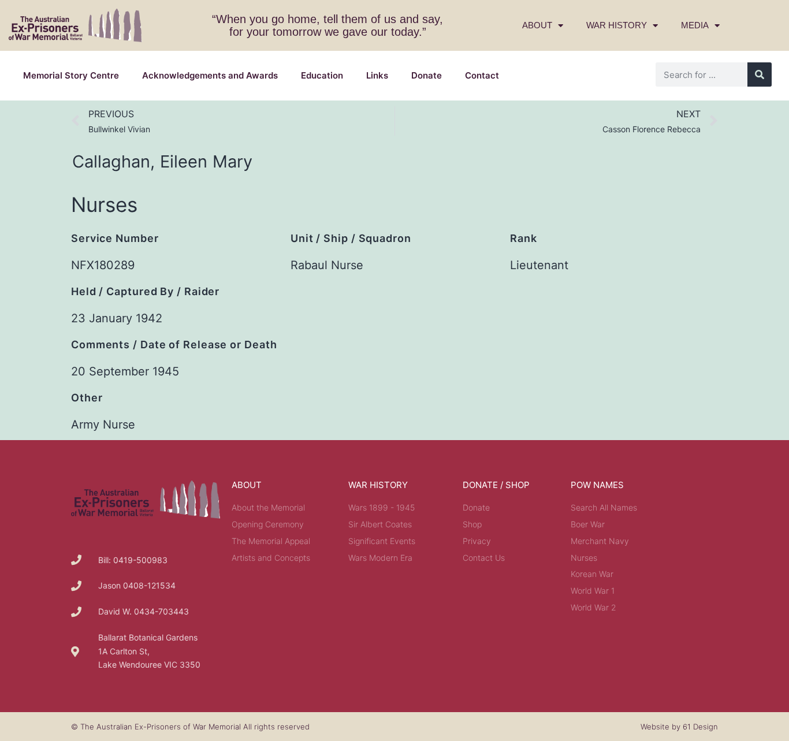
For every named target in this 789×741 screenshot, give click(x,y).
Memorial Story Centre (71, 75)
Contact (482, 75)
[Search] (759, 74)
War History (616, 25)
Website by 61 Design (679, 726)
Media (695, 25)
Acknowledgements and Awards (210, 75)
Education (322, 75)
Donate (426, 75)
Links (377, 75)
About (537, 25)
